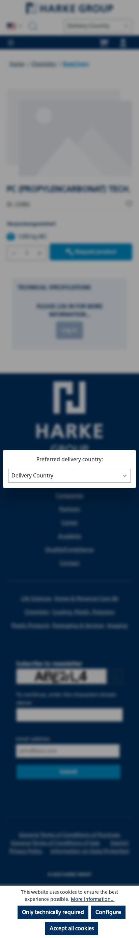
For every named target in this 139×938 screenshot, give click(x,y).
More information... (93, 899)
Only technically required (53, 912)
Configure (108, 912)
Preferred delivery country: (69, 459)
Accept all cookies (72, 928)
